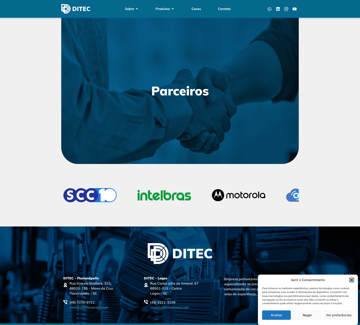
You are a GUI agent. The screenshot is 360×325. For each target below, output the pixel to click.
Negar (307, 315)
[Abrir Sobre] (137, 8)
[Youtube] (294, 9)
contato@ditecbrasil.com (89, 307)
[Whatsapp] (269, 9)
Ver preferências (338, 315)
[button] (352, 280)
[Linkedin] (278, 9)
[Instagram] (286, 9)
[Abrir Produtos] (172, 8)
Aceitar (276, 315)
